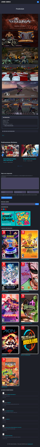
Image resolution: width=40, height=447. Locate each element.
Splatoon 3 (8, 419)
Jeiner (6, 162)
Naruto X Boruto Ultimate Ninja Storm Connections (13, 427)
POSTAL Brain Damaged (25, 291)
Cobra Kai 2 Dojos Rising (25, 259)
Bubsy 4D (9, 402)
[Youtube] (2, 209)
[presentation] (10, 151)
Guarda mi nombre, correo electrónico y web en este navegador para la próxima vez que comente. (19, 194)
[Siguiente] (37, 155)
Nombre (3, 192)
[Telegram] (4, 209)
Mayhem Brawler (4, 386)
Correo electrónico (18, 192)
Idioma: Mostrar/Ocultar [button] (9, 125)
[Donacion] (5, 209)
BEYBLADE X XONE (5, 291)
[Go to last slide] (3, 155)
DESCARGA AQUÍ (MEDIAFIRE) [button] (9, 131)
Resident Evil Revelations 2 (12, 394)
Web (28, 192)
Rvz (3, 135)
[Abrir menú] (38, 2)
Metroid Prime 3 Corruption (29, 158)
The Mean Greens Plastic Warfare (26, 323)
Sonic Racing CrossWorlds (6, 259)
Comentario (3, 176)
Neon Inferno (4, 323)
